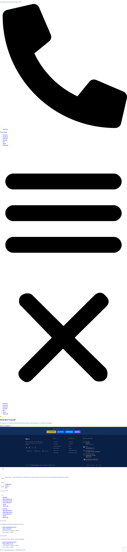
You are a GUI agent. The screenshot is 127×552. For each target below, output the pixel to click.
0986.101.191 (88, 456)
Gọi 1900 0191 (52, 431)
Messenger (70, 431)
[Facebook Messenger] (29, 448)
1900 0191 (88, 442)
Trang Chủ (5, 135)
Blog (4, 141)
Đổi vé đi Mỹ (56, 448)
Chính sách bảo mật (73, 450)
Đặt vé (97, 465)
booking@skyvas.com (90, 448)
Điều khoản (93, 465)
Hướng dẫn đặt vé (57, 446)
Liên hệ (4, 143)
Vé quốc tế (5, 136)
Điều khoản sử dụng (73, 452)
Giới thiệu (5, 140)
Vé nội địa (56, 444)
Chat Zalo (61, 431)
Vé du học (56, 450)
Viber (78, 431)
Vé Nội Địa (5, 138)
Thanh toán (5, 145)
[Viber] (32, 448)
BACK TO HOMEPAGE (5, 426)
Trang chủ (71, 441)
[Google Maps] (35, 448)
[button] (63, 274)
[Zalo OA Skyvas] (26, 448)
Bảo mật (88, 465)
